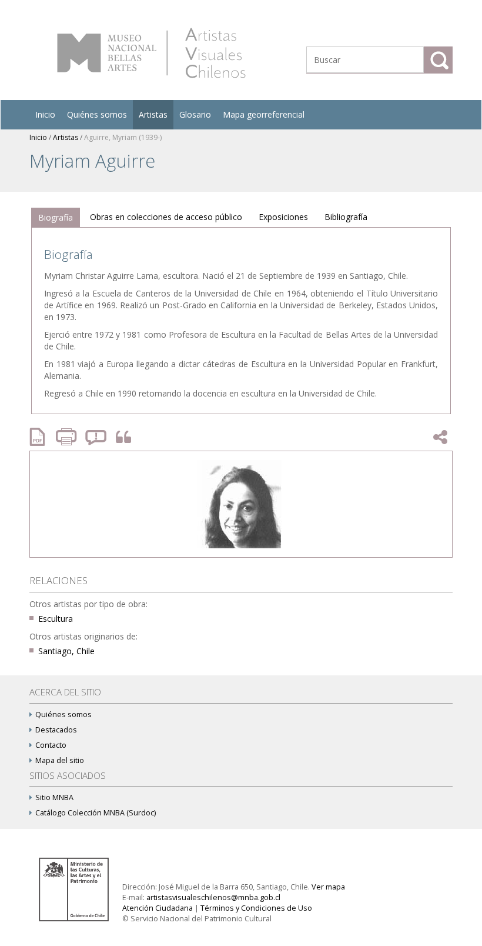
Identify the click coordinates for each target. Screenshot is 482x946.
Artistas (153, 114)
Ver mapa (328, 887)
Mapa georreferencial (263, 114)
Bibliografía (345, 216)
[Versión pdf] (41, 437)
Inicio (45, 114)
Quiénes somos (97, 114)
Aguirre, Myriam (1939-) (123, 137)
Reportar (96, 437)
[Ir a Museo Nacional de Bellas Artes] (75, 888)
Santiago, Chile (66, 651)
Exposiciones (283, 216)
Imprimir (67, 437)
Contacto (50, 745)
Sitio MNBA (54, 797)
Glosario (195, 114)
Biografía (55, 217)
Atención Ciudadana (157, 908)
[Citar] (120, 437)
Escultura (55, 618)
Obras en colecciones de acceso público (166, 216)
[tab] (55, 218)
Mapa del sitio (59, 760)
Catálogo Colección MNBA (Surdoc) (95, 813)
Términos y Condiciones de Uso (256, 908)
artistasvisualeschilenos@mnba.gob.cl (213, 897)
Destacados (56, 730)
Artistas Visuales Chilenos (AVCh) (151, 53)
